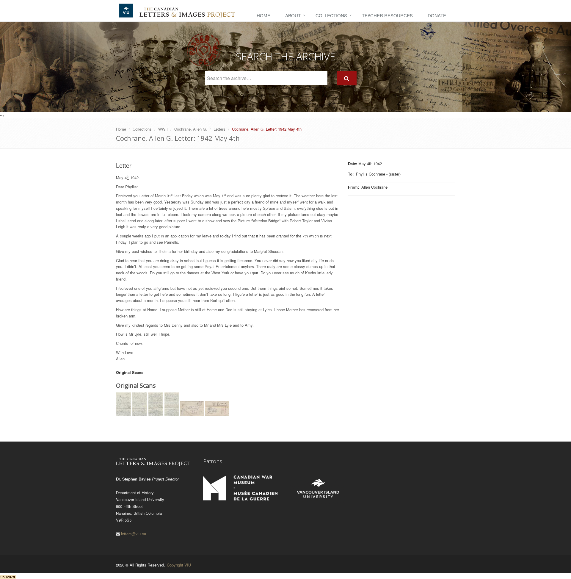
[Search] (347, 78)
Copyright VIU (179, 565)
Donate (437, 15)
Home (263, 15)
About (293, 15)
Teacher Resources (387, 15)
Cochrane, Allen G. (190, 129)
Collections (331, 15)
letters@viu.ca (133, 533)
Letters (219, 129)
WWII (163, 129)
